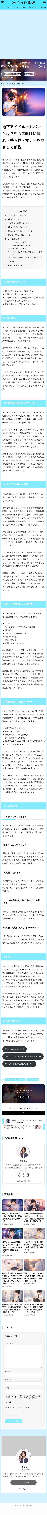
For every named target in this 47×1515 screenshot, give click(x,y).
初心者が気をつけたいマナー (20, 235)
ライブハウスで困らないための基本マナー (23, 1056)
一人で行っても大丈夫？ (22, 242)
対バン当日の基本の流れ (18, 227)
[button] (23, 1113)
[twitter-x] (23, 1175)
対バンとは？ (13, 219)
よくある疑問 (13, 239)
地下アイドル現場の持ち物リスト (19, 1064)
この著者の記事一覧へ (23, 1181)
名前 (7, 1371)
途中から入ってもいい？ (22, 245)
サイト (7, 1388)
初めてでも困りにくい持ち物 (20, 231)
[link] (19, 1175)
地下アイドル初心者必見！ (13, 74)
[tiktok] (27, 1489)
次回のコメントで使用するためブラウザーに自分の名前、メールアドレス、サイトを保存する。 (25, 1397)
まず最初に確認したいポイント (21, 223)
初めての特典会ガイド (14, 1049)
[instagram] (27, 1175)
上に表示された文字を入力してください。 (19, 1407)
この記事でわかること (17, 215)
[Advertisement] (23, 34)
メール (8, 1380)
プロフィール (23, 1482)
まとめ (11, 261)
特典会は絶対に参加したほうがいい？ (27, 257)
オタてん (23, 1161)
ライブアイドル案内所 (23, 2)
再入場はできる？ (19, 249)
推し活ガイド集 (29, 74)
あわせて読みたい (15, 265)
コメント (9, 1343)
